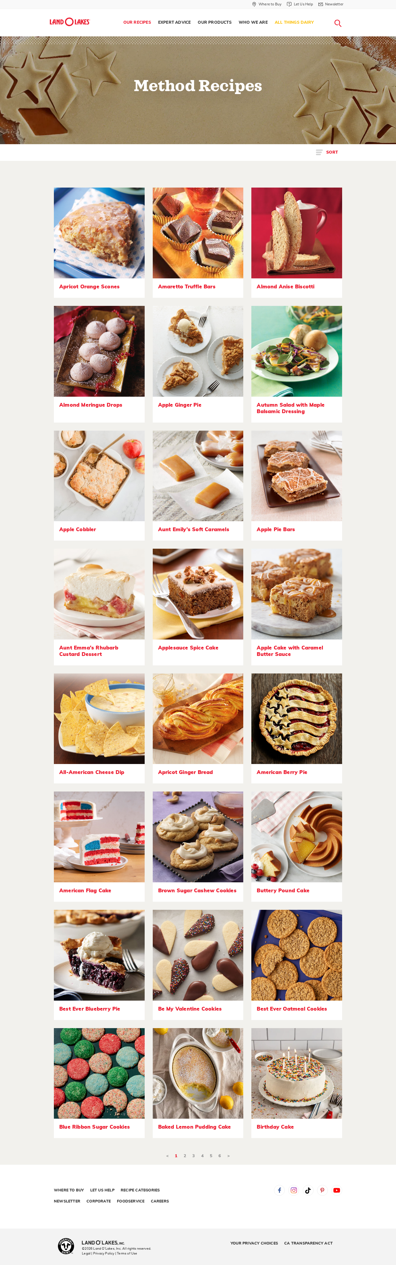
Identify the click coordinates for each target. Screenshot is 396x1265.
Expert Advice (174, 22)
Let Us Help (102, 1190)
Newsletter (67, 1201)
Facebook (279, 1190)
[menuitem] (137, 22)
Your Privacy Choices (254, 1243)
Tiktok (308, 1190)
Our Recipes (137, 22)
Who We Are (253, 22)
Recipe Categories (140, 1190)
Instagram (293, 1190)
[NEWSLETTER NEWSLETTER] (347, 11)
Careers (160, 1201)
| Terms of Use (126, 1253)
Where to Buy (69, 1190)
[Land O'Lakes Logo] (70, 22)
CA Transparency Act (308, 1243)
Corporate (98, 1201)
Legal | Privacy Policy (98, 1253)
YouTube (336, 1190)
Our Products (214, 22)
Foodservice (130, 1201)
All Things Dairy (294, 22)
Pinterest (322, 1190)
